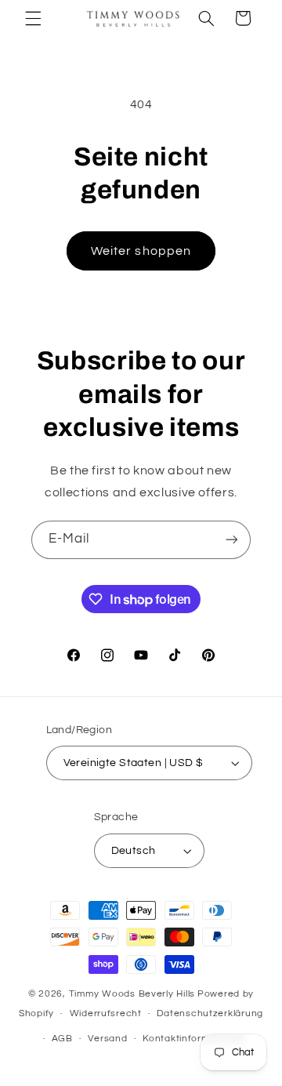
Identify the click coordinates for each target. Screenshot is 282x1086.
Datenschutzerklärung (210, 1013)
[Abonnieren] (232, 540)
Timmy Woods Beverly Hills (132, 994)
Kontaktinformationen (194, 1038)
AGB (62, 1038)
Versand (107, 1038)
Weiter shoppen (141, 251)
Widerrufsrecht (106, 1013)
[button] (33, 18)
